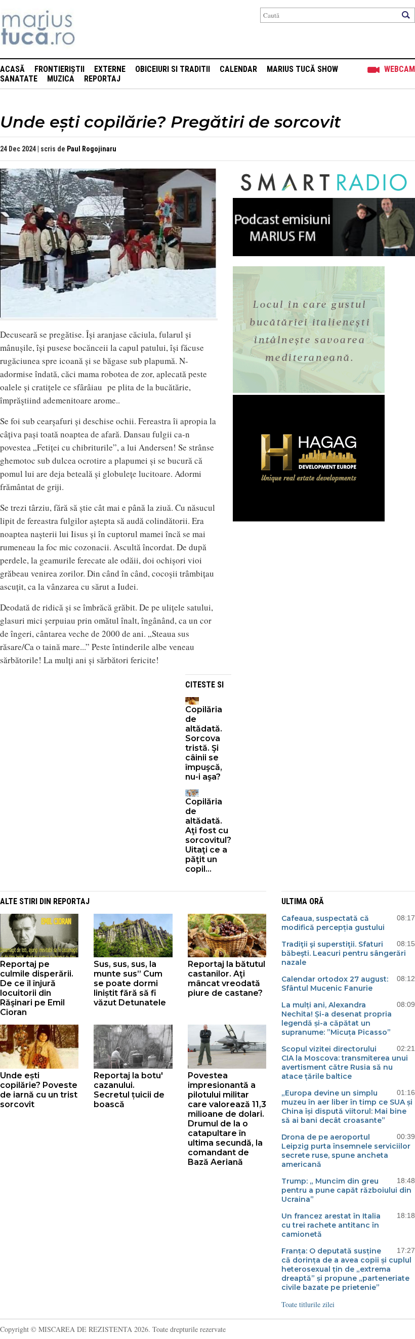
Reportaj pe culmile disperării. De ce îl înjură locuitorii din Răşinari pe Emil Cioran (36, 988)
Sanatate (18, 79)
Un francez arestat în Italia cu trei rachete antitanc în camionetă (331, 1225)
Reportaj (102, 79)
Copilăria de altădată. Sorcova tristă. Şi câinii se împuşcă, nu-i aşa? (203, 743)
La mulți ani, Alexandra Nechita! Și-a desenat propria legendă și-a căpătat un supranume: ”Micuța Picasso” (336, 1018)
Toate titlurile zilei (308, 1304)
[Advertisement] (85, 745)
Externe (110, 69)
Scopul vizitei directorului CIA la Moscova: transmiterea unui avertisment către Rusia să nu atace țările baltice (344, 1062)
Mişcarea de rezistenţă (92, 29)
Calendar (238, 69)
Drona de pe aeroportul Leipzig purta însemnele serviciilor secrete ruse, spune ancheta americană (345, 1150)
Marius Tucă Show (302, 69)
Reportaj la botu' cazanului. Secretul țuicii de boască (129, 1090)
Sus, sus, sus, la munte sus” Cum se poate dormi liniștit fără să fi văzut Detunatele (130, 983)
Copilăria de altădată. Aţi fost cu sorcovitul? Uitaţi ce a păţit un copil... (208, 835)
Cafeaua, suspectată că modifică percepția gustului (333, 923)
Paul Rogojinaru (91, 149)
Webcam (399, 69)
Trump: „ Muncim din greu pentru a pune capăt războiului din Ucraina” (346, 1190)
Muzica (60, 79)
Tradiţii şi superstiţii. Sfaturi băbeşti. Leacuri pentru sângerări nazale (343, 953)
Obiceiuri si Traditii (172, 69)
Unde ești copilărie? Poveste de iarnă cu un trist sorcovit (38, 1090)
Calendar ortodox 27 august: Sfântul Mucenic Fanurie (334, 984)
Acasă (12, 69)
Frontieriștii (59, 69)
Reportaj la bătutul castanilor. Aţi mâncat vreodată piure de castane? (226, 978)
